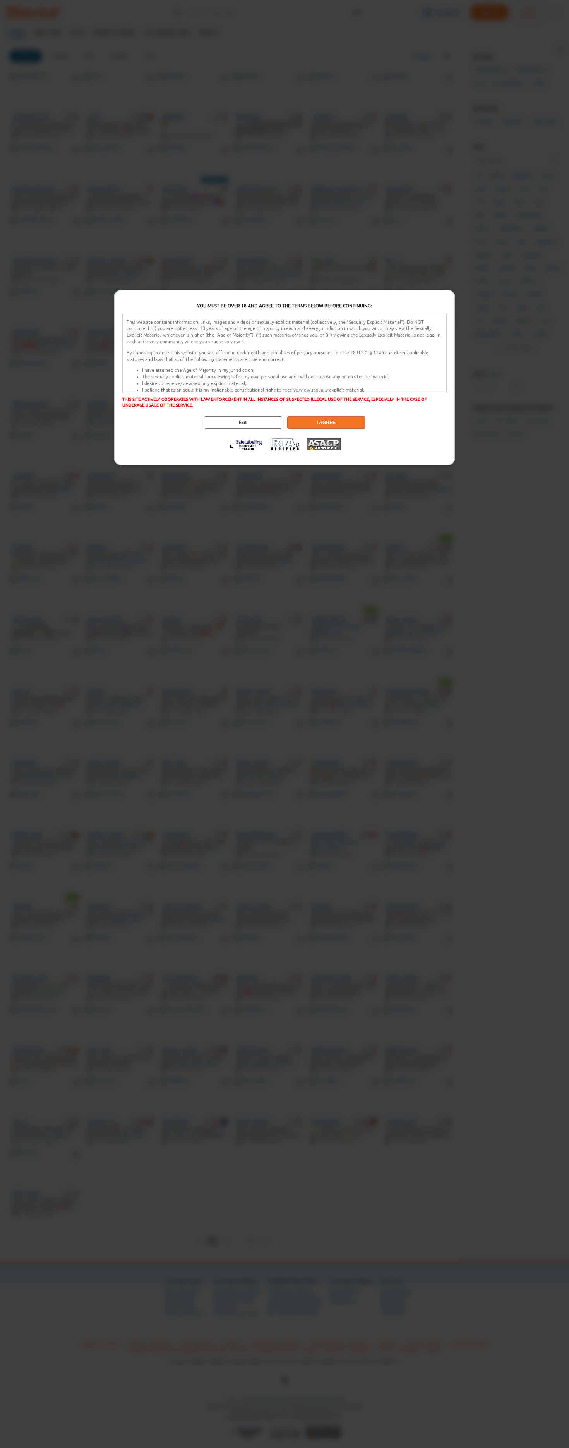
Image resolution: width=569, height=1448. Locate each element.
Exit (243, 422)
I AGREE (326, 422)
